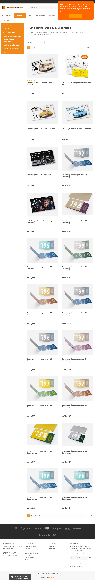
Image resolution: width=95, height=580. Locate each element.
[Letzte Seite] (35, 47)
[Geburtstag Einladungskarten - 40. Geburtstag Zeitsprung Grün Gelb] (42, 434)
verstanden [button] (75, 16)
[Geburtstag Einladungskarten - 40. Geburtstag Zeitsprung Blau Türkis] (42, 481)
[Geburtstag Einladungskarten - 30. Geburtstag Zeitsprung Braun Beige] (42, 296)
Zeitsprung (6, 52)
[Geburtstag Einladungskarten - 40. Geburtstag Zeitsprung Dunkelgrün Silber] (77, 434)
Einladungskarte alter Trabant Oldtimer (76, 129)
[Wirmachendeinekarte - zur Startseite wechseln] (12, 8)
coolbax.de (51, 577)
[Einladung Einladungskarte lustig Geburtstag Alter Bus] (42, 66)
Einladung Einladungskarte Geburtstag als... (76, 83)
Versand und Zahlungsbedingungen (32, 552)
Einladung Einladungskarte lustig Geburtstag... (39, 83)
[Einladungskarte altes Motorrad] (42, 158)
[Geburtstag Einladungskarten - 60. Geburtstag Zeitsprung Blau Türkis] (77, 481)
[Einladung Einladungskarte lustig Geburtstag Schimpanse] (42, 204)
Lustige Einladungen (9, 29)
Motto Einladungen (9, 32)
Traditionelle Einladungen (11, 48)
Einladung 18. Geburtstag (11, 45)
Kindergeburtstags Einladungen (8, 40)
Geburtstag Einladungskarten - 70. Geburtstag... (39, 268)
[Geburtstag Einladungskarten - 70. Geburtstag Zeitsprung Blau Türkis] (42, 250)
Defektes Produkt (30, 546)
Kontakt (27, 549)
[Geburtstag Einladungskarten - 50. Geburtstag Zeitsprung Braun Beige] (77, 388)
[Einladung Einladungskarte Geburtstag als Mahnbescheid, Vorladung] (77, 66)
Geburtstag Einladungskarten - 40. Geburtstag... (74, 222)
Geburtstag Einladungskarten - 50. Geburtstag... (74, 176)
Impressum (51, 551)
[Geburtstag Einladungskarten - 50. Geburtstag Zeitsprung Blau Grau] (77, 158)
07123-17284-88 (9, 553)
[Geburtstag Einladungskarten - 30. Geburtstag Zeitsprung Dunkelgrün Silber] (77, 250)
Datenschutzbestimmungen (78, 564)
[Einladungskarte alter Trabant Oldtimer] (77, 112)
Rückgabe (28, 555)
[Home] (3, 15)
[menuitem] (45, 7)
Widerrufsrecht (30, 557)
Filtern (32, 43)
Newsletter (51, 546)
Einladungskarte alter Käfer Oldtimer (41, 129)
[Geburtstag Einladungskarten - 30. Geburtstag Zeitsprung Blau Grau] (77, 296)
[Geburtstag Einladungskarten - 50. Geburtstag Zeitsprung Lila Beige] (77, 342)
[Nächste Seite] (31, 47)
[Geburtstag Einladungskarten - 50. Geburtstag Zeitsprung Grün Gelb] (42, 388)
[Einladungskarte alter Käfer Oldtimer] (42, 112)
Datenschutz (51, 549)
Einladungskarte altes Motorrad (39, 175)
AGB (26, 560)
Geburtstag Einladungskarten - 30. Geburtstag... (74, 268)
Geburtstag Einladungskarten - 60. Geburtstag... (39, 360)
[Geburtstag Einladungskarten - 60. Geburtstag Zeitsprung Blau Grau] (42, 342)
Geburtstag (7, 25)
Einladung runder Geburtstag (12, 36)
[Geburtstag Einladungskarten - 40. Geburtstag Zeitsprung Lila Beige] (77, 204)
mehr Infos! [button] (63, 11)
